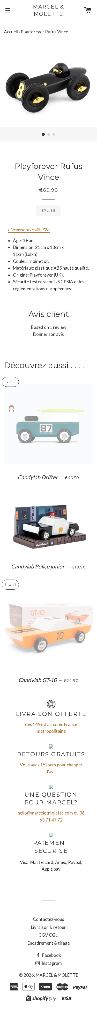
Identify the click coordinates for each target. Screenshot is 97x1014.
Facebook (51, 955)
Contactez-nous (48, 919)
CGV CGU (48, 935)
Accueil (11, 31)
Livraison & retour (48, 927)
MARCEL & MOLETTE (48, 10)
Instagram (51, 963)
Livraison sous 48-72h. (29, 229)
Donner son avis (48, 334)
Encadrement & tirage (48, 943)
